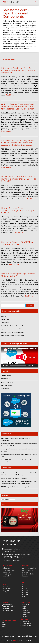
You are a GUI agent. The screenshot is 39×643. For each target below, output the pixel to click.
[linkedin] (11, 544)
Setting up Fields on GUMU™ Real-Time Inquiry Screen (17, 243)
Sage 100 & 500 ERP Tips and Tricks (11, 329)
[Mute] (33, 366)
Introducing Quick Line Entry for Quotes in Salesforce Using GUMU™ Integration (18, 70)
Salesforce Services (6, 385)
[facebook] (3, 544)
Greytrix (3, 316)
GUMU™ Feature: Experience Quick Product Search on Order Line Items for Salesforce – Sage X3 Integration (18, 106)
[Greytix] (16, 540)
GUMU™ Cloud (5, 319)
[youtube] (14, 544)
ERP (22, 582)
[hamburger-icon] (35, 1)
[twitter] (7, 544)
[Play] (3, 366)
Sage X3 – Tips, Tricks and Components (12, 326)
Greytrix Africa (5, 322)
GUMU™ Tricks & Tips (7, 382)
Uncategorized (5, 388)
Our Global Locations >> (11, 560)
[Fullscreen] (36, 366)
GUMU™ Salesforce (6, 379)
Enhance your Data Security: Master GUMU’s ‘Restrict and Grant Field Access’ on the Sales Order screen (18, 142)
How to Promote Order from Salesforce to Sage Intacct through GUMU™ (17, 210)
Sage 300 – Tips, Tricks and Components (12, 332)
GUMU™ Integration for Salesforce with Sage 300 (15, 487)
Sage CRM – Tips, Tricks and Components (13, 335)
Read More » (10, 95)
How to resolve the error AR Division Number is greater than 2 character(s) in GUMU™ (18, 178)
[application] (19, 357)
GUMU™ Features (6, 375)
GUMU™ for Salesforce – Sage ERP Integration (14, 478)
